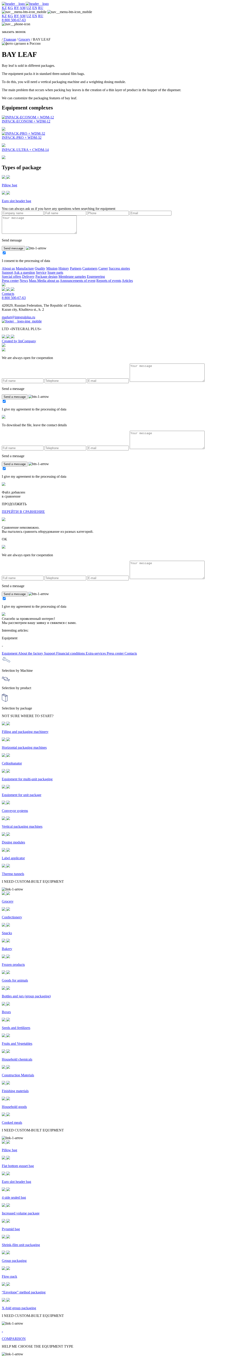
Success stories (119, 268)
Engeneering (96, 276)
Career (103, 268)
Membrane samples (72, 276)
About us (8, 268)
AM (22, 8)
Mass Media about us (44, 281)
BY (16, 8)
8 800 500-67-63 (14, 20)
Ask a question (24, 272)
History (63, 268)
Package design (46, 276)
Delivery (28, 276)
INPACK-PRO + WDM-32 (22, 137)
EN (34, 8)
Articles (127, 281)
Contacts (8, 294)
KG (10, 8)
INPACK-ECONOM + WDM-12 (26, 121)
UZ (28, 8)
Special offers (11, 276)
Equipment (10, 653)
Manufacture (25, 268)
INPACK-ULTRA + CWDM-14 (25, 150)
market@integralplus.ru (18, 317)
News (24, 281)
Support (7, 272)
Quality (40, 268)
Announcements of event (77, 281)
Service (41, 272)
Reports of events (108, 281)
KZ (4, 8)
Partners (75, 268)
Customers (89, 268)
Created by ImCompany (19, 341)
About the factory (31, 653)
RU (40, 8)
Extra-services (96, 653)
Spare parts (55, 272)
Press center (10, 281)
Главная (10, 39)
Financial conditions (71, 653)
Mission (52, 268)
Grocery (24, 39)
